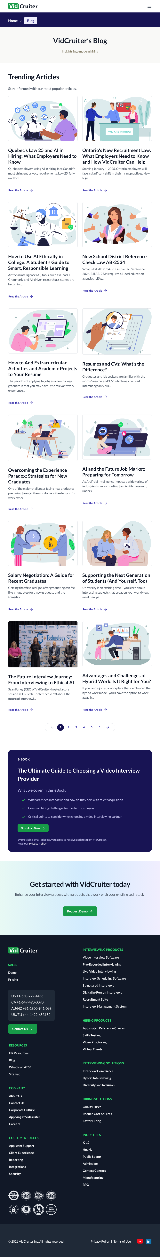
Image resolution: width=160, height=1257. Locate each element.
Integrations (17, 1166)
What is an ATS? (20, 1067)
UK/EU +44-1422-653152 (30, 1014)
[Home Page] (22, 952)
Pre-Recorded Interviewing (102, 964)
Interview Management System (104, 1006)
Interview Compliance (98, 1071)
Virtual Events (92, 1049)
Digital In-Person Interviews (102, 992)
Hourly (87, 1149)
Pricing (13, 979)
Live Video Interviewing (99, 971)
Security (15, 1173)
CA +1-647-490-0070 (27, 1002)
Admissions (90, 1163)
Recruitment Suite (95, 999)
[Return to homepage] (22, 6)
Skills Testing (91, 1035)
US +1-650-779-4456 (27, 996)
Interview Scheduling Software (104, 978)
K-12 (86, 1142)
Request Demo (77, 911)
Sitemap (14, 1074)
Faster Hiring (92, 1121)
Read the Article (18, 190)
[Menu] (149, 6)
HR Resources (18, 1053)
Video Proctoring (95, 1042)
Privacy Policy (37, 843)
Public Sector (92, 1156)
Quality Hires (92, 1107)
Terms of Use (122, 1241)
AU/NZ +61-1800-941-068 (31, 1008)
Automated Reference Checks (104, 1028)
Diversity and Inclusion (99, 1085)
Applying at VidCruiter (24, 1117)
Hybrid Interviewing (97, 1078)
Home (13, 20)
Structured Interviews (98, 985)
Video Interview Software (101, 957)
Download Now (30, 828)
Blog (12, 1060)
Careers (14, 1124)
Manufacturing (93, 1177)
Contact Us (20, 1029)
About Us (15, 1096)
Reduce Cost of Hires (97, 1114)
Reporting (16, 1159)
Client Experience (21, 1152)
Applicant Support (21, 1145)
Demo (12, 972)
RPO (86, 1184)
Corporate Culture (22, 1110)
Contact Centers (94, 1170)
